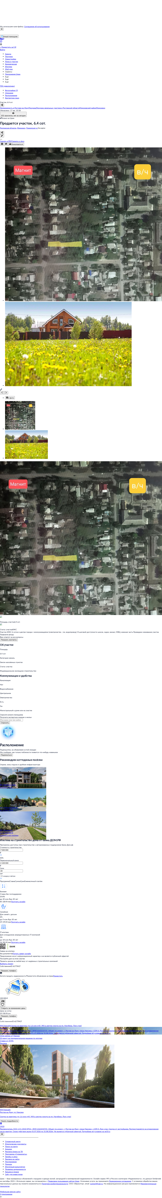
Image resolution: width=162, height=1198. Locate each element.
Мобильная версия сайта (10, 1191)
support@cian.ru (96, 1183)
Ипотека (8, 66)
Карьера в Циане (12, 1172)
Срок (2, 868)
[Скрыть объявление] (6, 144)
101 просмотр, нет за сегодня (13, 115)
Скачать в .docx (18, 141)
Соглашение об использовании (37, 26)
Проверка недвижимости (15, 1169)
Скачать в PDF (6, 141)
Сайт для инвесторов (14, 1174)
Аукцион (8, 1149)
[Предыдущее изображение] (2, 392)
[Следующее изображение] (6, 392)
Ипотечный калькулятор (15, 1167)
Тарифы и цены (11, 1156)
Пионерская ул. (32, 128)
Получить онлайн (18, 901)
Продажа (9, 56)
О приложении (6, 1194)
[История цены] (3, 1001)
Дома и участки (11, 61)
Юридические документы (15, 1144)
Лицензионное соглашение (120, 1181)
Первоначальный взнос (9, 860)
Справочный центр (13, 1141)
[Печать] (2, 144)
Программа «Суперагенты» (16, 1154)
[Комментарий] (2, 135)
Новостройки (10, 59)
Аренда (8, 54)
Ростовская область (8, 128)
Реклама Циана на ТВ (14, 1151)
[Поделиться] (2, 132)
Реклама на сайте (12, 1159)
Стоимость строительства (11, 847)
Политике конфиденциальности (55, 1183)
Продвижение (11, 1161)
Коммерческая (11, 64)
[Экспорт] (1, 139)
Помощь (8, 1164)
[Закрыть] (2, 29)
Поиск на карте (11, 1146)
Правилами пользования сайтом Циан (63, 1181)
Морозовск (21, 128)
